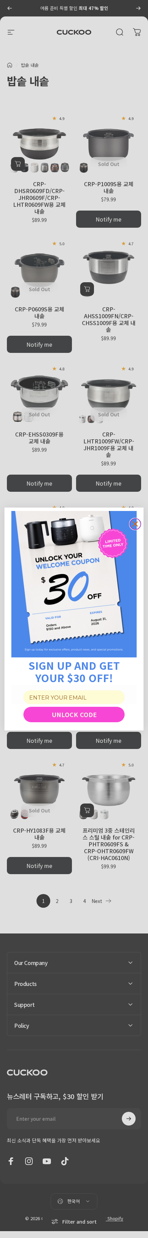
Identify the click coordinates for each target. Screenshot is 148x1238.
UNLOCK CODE (74, 714)
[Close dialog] (135, 524)
